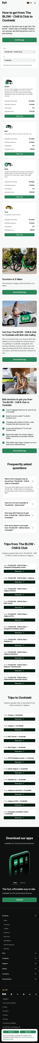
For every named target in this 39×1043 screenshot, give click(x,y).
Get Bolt (19, 900)
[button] (32, 481)
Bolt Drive (7, 932)
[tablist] (19, 883)
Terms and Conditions (9, 1003)
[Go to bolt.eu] (4, 3)
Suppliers (5, 999)
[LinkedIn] (29, 994)
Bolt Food (7, 936)
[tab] (15, 883)
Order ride (19, 116)
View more (18, 571)
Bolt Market (7, 940)
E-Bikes (6, 928)
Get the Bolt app (19, 292)
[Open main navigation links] (35, 3)
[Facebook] (11, 994)
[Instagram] (23, 994)
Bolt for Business (9, 944)
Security (5, 1019)
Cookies (5, 1015)
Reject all (28, 1032)
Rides (5, 920)
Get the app (19, 40)
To (4, 56)
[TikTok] (35, 994)
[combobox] (19, 52)
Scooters (6, 924)
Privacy (5, 1007)
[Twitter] (17, 994)
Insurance (6, 1011)
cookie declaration (26, 1037)
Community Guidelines (9, 1023)
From (4, 48)
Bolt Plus (6, 949)
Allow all (11, 1032)
